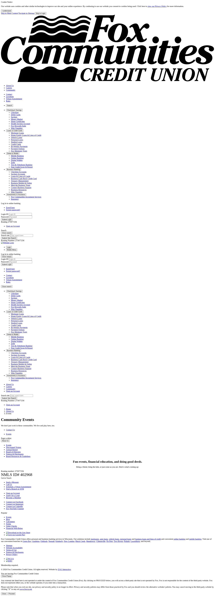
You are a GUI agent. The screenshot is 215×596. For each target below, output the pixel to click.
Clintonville (100, 541)
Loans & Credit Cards (14, 312)
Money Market (17, 119)
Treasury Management (19, 181)
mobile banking (195, 539)
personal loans (125, 539)
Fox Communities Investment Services (26, 197)
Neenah (51, 541)
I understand (6, 11)
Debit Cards (15, 115)
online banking (179, 539)
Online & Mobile (12, 334)
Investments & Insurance (16, 375)
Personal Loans (17, 140)
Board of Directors (13, 452)
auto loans (104, 539)
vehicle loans (114, 539)
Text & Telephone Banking (21, 165)
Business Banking (13, 350)
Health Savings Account (20, 124)
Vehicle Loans (16, 137)
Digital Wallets (17, 160)
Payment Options (18, 149)
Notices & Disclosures (15, 454)
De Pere (109, 541)
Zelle (13, 162)
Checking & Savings (14, 291)
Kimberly (59, 541)
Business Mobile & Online (21, 183)
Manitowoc (90, 541)
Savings (14, 117)
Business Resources (19, 190)
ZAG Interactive (64, 569)
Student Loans (16, 142)
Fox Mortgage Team (19, 151)
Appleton (35, 541)
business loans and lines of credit (148, 539)
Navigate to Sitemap (26, 13)
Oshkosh (43, 541)
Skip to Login (40, 13)
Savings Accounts (18, 174)
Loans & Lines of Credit (20, 176)
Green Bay (27, 541)
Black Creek (80, 541)
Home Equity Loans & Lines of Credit (26, 135)
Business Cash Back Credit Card (24, 179)
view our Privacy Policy (157, 6)
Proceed (12, 594)
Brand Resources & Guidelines (18, 456)
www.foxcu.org (26, 589)
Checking (15, 112)
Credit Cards (16, 144)
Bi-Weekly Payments (19, 146)
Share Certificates (18, 121)
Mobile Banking (17, 156)
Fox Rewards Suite (18, 126)
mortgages (95, 539)
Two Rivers (118, 541)
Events (8, 445)
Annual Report (12, 450)
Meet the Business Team (20, 185)
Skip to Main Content (9, 13)
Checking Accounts (18, 172)
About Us (10, 411)
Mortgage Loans (17, 133)
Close (4, 594)
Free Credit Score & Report (22, 167)
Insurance (15, 199)
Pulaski (127, 541)
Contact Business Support (21, 188)
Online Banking (17, 158)
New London (69, 541)
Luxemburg (135, 541)
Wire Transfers (16, 128)
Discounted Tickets (13, 447)
